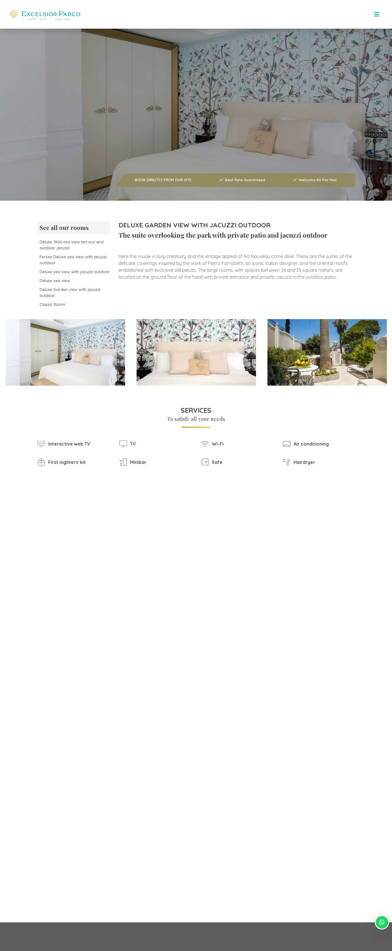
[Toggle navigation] (376, 14)
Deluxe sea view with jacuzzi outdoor (75, 271)
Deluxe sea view (55, 280)
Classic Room (52, 304)
